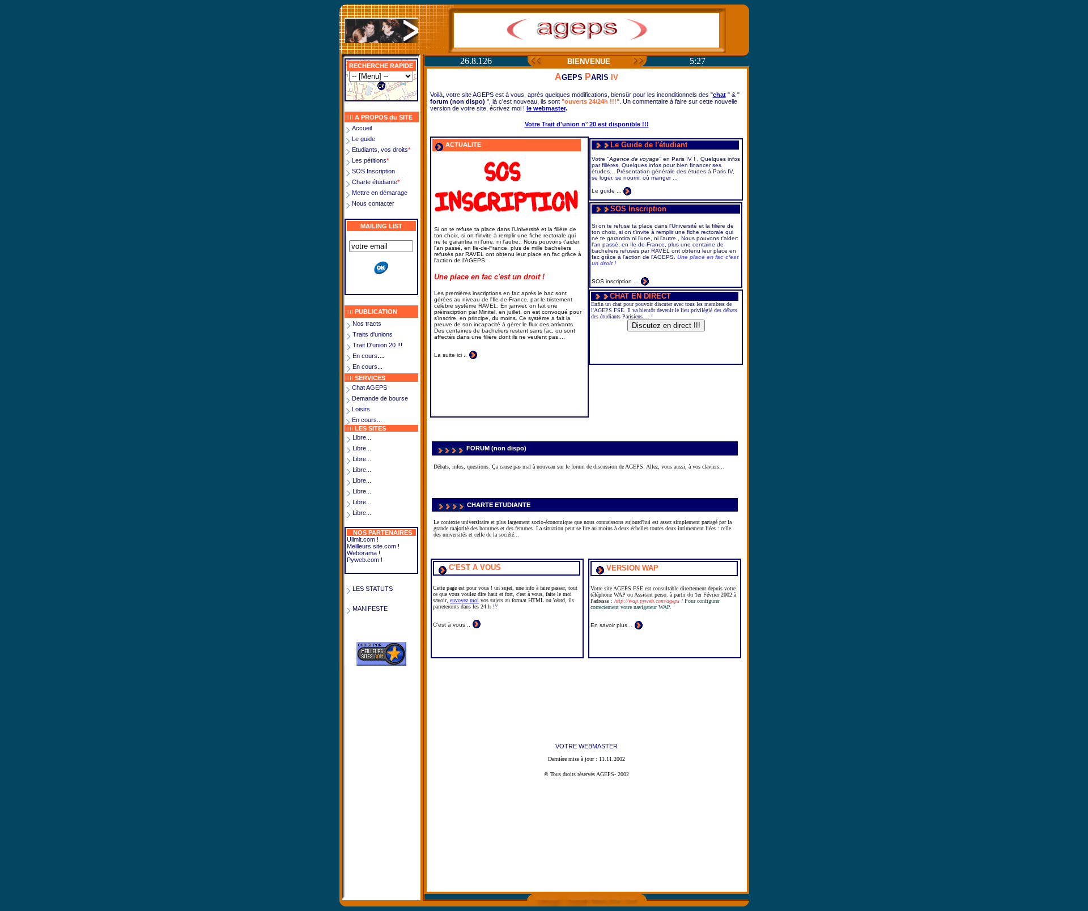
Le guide (363, 138)
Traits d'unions (372, 334)
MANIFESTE (370, 608)
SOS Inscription (373, 171)
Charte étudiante (376, 181)
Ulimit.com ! (363, 539)
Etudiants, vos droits (381, 149)
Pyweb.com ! (364, 559)
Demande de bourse (380, 398)
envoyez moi (464, 600)
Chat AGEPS (369, 387)
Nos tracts (366, 323)
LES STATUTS (372, 588)
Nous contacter (373, 203)
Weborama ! (363, 553)
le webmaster (546, 108)
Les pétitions (370, 160)
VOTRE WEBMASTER (586, 746)
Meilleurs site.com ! (373, 546)
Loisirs (361, 409)
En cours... (367, 366)
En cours (364, 355)
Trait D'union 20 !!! (377, 345)
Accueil (362, 128)
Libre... (361, 437)
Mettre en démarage (379, 192)
